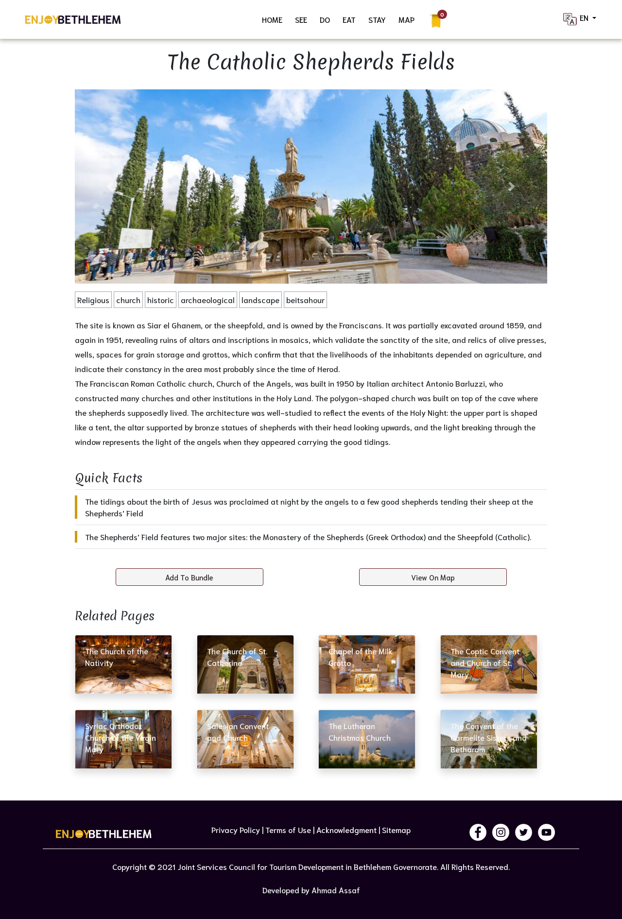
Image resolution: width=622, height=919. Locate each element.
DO (325, 19)
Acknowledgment (346, 829)
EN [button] (585, 17)
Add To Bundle (189, 577)
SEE (301, 19)
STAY (377, 19)
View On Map (433, 577)
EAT (349, 19)
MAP (406, 19)
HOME (272, 19)
